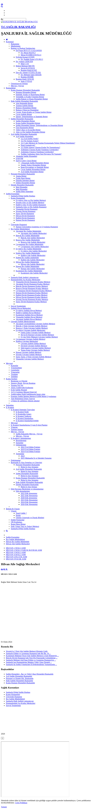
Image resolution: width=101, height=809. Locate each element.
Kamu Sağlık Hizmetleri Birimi (28, 123)
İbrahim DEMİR (27, 77)
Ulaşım (13, 511)
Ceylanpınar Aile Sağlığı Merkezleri (35, 247)
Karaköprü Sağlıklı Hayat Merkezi (29, 315)
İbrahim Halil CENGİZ (25, 79)
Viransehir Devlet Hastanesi (26, 209)
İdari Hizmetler (21, 187)
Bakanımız (15, 44)
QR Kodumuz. (16, 522)
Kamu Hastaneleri (18, 198)
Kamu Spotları (11, 379)
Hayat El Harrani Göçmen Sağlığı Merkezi (37, 335)
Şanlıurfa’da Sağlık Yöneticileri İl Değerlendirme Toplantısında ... (31, 664)
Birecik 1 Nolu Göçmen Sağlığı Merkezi (31, 326)
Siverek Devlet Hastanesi (25, 211)
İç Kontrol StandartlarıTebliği (27, 421)
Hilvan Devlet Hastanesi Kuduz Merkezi (31, 297)
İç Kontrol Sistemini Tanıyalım (23, 410)
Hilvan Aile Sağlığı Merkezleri (32, 264)
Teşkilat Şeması (17, 429)
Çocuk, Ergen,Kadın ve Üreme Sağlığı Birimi (33, 112)
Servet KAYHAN (28, 68)
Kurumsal (10, 42)
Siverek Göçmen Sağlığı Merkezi (29, 355)
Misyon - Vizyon (17, 432)
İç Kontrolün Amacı (23, 414)
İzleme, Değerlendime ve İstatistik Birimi (32, 117)
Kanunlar (14, 366)
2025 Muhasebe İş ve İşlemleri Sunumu (36, 458)
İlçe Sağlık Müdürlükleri (20, 229)
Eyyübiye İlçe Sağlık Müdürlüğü (28, 249)
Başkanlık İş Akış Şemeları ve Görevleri (26, 462)
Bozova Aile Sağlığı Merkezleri (33, 242)
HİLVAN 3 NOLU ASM (16, 552)
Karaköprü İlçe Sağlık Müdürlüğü (29, 271)
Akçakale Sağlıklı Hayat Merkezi (29, 319)
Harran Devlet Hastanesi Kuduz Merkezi (32, 293)
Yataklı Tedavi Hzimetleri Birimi (33, 165)
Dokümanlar (16, 460)
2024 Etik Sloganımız (29, 502)
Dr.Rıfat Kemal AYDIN (25, 57)
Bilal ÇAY (25, 64)
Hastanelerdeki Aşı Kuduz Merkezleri (25, 280)
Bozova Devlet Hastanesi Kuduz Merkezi (32, 288)
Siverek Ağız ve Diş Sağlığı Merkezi (30, 202)
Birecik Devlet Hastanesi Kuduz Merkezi (32, 286)
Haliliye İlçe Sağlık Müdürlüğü (28, 253)
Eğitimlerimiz (21, 445)
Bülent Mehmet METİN (25, 66)
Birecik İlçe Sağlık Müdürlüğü (27, 236)
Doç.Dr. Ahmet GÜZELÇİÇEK (28, 72)
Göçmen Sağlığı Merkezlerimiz (23, 321)
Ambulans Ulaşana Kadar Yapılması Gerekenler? (40, 150)
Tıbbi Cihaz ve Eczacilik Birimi (28, 130)
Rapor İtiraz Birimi (18, 524)
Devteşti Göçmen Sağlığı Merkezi (34, 346)
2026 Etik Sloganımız (29, 504)
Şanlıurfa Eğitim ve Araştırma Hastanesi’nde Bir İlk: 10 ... (28, 653)
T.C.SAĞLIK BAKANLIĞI (18, 27)
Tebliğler (14, 377)
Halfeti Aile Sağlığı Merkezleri (32, 260)
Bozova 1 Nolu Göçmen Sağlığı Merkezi (32, 328)
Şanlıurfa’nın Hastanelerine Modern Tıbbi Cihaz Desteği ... (29, 662)
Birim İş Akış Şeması (29, 487)
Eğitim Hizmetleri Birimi (25, 183)
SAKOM (19, 158)
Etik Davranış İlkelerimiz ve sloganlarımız (27, 489)
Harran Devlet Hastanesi (25, 220)
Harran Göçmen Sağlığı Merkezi (28, 352)
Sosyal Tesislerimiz (18, 306)
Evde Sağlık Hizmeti (19, 390)
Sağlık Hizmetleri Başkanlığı (22, 119)
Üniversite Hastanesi (19, 225)
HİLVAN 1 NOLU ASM (16, 548)
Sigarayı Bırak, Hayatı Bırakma (23, 383)
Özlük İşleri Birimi (23, 178)
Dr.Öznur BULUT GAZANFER (29, 50)
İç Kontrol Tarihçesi (23, 416)
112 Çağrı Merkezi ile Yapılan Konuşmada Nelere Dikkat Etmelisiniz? (48, 143)
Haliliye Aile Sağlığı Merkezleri (33, 255)
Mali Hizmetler (21, 189)
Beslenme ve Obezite (19, 381)
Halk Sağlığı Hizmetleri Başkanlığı (24, 101)
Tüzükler (14, 374)
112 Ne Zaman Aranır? (30, 141)
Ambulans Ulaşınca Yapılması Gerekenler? (37, 152)
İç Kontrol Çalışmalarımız (21, 438)
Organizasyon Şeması (19, 84)
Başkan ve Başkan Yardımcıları (23, 48)
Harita (18, 515)
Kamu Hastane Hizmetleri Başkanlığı (25, 90)
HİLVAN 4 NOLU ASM (16, 555)
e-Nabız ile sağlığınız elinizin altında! (25, 401)
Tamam (4, 807)
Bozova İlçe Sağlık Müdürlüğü (28, 240)
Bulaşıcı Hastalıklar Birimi (26, 108)
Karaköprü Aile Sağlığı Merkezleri (34, 273)
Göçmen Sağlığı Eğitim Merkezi (33, 343)
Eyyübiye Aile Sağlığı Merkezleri (34, 251)
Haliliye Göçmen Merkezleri (27, 341)
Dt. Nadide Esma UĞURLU (32, 59)
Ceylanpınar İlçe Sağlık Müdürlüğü (29, 244)
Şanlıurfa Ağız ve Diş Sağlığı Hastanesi (31, 207)
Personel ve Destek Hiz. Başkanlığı (19, 678)
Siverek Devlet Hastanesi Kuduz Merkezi (32, 299)
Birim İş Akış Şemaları (29, 467)
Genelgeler (15, 370)
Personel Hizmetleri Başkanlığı (23, 174)
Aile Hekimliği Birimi (24, 103)
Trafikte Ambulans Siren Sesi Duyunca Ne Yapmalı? (41, 154)
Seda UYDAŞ (26, 81)
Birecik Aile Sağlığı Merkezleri (33, 238)
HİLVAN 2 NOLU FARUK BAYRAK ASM (24, 550)
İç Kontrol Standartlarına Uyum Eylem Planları (29, 425)
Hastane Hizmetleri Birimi (26, 92)
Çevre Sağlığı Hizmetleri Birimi (33, 169)
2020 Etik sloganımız (29, 498)
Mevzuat (9, 363)
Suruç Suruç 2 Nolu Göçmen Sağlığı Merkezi (33, 357)
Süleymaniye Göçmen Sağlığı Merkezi (36, 348)
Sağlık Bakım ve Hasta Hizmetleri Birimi (32, 99)
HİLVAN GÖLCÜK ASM (16, 557)
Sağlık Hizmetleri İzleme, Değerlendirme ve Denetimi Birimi (39, 125)
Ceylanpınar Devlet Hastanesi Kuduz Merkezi (34, 291)
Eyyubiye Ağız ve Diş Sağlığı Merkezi (31, 200)
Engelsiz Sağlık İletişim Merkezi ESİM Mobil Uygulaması (33, 396)
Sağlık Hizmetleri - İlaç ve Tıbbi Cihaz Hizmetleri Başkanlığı (29, 674)
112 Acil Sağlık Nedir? (29, 139)
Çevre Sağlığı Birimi (24, 114)
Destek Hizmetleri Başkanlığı (22, 185)
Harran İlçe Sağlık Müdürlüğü (27, 266)
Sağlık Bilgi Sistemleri (24, 191)
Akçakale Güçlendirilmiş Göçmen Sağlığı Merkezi (35, 324)
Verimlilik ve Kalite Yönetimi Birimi (30, 97)
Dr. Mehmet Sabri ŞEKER (31, 75)
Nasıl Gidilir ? (21, 513)
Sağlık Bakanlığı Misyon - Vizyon (29, 434)
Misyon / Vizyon (17, 86)
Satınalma (10, 405)
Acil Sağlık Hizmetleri (24, 136)
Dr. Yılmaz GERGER (24, 61)
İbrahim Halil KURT (29, 70)
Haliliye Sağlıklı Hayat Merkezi (28, 313)
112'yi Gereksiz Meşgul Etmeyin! (24, 392)
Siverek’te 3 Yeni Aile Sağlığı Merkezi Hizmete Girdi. (27, 651)
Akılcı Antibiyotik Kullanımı (22, 388)
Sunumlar (19, 443)
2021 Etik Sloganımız (29, 496)
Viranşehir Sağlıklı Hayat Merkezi (29, 317)
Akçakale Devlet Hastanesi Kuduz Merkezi (33, 284)
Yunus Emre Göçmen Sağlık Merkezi (35, 350)
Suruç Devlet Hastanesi (25, 214)
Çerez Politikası (21, 803)
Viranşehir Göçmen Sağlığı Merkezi (30, 359)
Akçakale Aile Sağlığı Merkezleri (34, 233)
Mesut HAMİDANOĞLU (31, 55)
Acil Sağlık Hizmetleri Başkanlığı (24, 134)
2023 (23, 456)
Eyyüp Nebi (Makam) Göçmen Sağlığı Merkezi (39, 337)
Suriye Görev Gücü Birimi (26, 161)
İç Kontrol (10, 407)
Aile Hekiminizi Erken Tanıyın (23, 399)
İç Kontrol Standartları (24, 418)
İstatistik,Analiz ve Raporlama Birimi (30, 95)
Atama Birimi (21, 176)
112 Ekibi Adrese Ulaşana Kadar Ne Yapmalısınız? (40, 147)
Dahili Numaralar (17, 520)
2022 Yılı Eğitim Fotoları (30, 447)
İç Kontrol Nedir (22, 412)
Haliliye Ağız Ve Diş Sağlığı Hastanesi (31, 205)
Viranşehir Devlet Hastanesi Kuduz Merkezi (33, 282)
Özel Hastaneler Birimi (25, 128)
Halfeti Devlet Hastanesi (25, 218)
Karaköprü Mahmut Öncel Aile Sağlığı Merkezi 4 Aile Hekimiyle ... (32, 656)
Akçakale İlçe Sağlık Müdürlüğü (28, 231)
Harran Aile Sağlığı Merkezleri (33, 269)
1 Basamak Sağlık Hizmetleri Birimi (35, 163)
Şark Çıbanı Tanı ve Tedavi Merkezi (25, 526)
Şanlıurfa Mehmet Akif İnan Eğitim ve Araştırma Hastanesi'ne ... (31, 660)
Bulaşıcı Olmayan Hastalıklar (27, 110)
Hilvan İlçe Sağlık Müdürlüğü (27, 262)
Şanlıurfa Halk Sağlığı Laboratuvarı (25, 277)
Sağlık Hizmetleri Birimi (25, 121)
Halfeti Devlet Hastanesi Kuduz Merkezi (31, 295)
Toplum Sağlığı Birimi (24, 106)
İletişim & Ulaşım (13, 509)
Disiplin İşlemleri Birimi (25, 180)
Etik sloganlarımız (23, 491)
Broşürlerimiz (21, 440)
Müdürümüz (15, 46)
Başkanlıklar (11, 88)
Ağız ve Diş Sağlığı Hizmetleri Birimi (30, 132)
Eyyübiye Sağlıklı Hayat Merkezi (29, 310)
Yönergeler (15, 372)
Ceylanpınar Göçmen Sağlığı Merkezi (30, 339)
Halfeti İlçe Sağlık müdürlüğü (27, 258)
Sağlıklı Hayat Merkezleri (21, 308)
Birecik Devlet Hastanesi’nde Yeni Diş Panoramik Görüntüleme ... (31, 658)
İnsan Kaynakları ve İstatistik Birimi (35, 167)
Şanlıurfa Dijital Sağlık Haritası (23, 196)
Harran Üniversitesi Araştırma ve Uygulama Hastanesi (37, 227)
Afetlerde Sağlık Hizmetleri (26, 156)
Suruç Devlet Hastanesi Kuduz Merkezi (31, 302)
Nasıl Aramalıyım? (28, 145)
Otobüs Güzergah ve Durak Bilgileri (30, 518)
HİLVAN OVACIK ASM (16, 559)
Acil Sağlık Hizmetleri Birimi (32, 172)
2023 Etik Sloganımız (29, 500)
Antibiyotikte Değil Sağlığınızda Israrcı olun (28, 394)
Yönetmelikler (16, 368)
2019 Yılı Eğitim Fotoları (30, 449)
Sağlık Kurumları (12, 194)
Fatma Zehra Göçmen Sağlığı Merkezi (35, 332)
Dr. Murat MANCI (28, 53)
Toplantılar (20, 454)
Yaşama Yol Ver (17, 385)
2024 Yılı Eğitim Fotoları (30, 451)
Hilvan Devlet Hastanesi (25, 216)
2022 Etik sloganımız (29, 493)
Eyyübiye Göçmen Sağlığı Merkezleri (30, 330)
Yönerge (14, 427)
